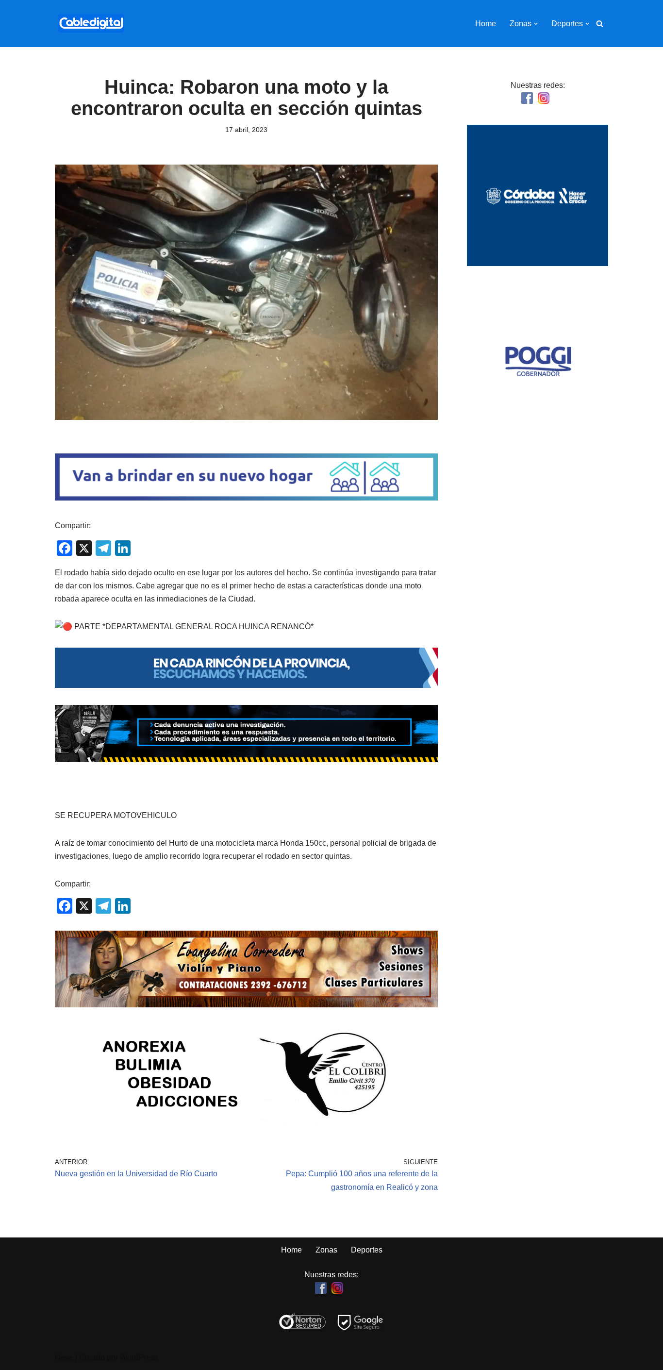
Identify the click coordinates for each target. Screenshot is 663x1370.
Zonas (326, 1250)
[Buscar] (599, 23)
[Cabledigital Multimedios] (91, 23)
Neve (64, 1357)
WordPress (139, 1357)
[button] (536, 24)
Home (485, 23)
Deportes (366, 1250)
